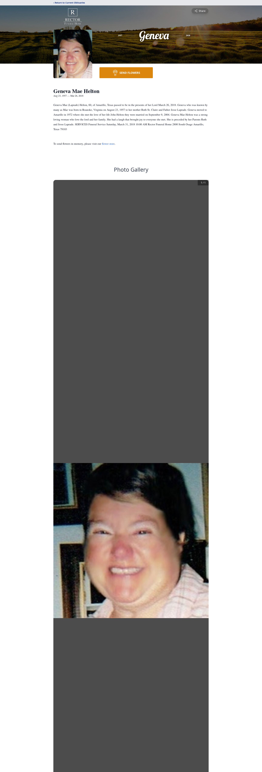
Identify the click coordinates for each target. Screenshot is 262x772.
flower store (108, 143)
